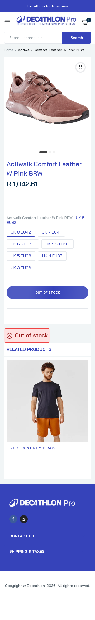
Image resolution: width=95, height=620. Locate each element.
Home (8, 50)
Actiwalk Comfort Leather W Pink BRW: (45, 220)
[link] (80, 587)
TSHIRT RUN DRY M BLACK (31, 448)
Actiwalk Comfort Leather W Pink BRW (44, 168)
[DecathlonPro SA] (46, 22)
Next (84, 418)
